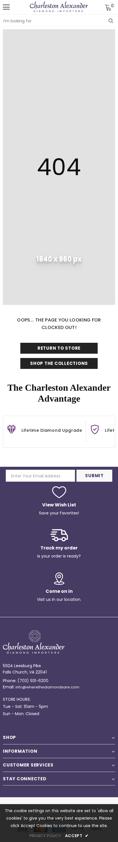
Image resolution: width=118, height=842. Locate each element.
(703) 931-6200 (32, 681)
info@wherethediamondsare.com (47, 687)
